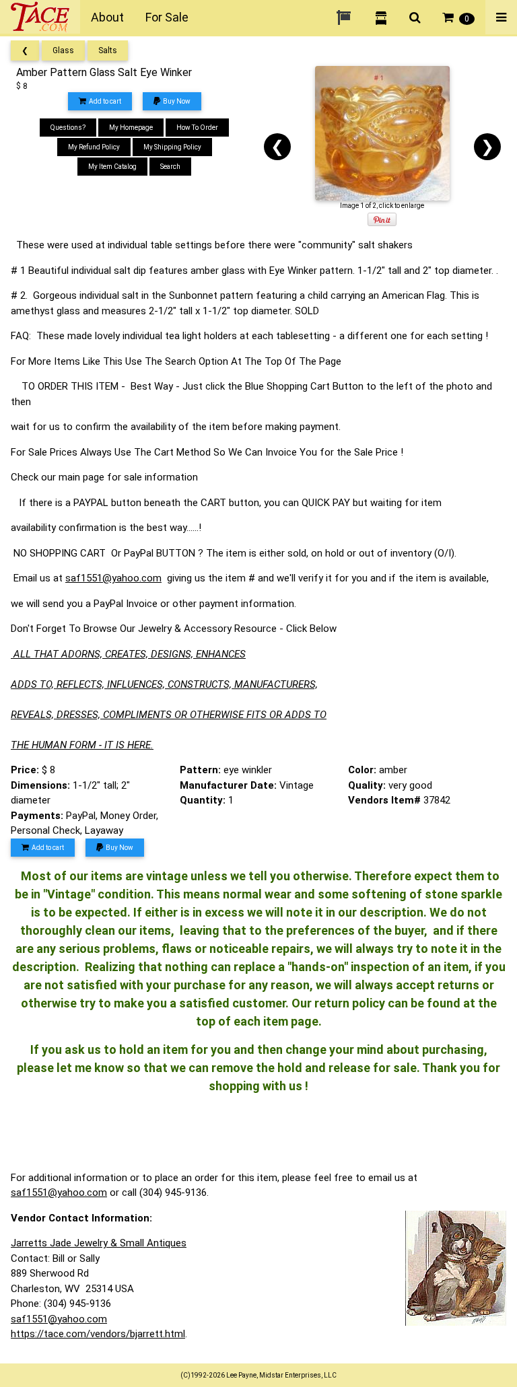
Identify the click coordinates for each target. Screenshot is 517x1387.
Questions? (67, 127)
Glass (63, 50)
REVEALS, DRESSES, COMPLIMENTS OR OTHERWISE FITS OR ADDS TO (168, 715)
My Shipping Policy (172, 147)
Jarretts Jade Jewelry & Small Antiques (98, 1243)
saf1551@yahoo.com (113, 578)
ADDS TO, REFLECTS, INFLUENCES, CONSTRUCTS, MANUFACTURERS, (164, 684)
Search (170, 166)
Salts (107, 50)
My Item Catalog (112, 166)
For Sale (166, 17)
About (107, 17)
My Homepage (131, 127)
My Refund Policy (94, 147)
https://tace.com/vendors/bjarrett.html (98, 1334)
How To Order (197, 127)
